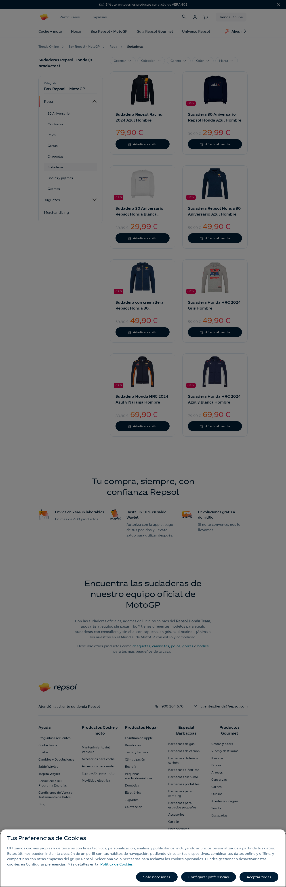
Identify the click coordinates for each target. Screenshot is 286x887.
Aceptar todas (259, 877)
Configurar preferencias (208, 877)
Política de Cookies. (117, 864)
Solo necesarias (156, 877)
